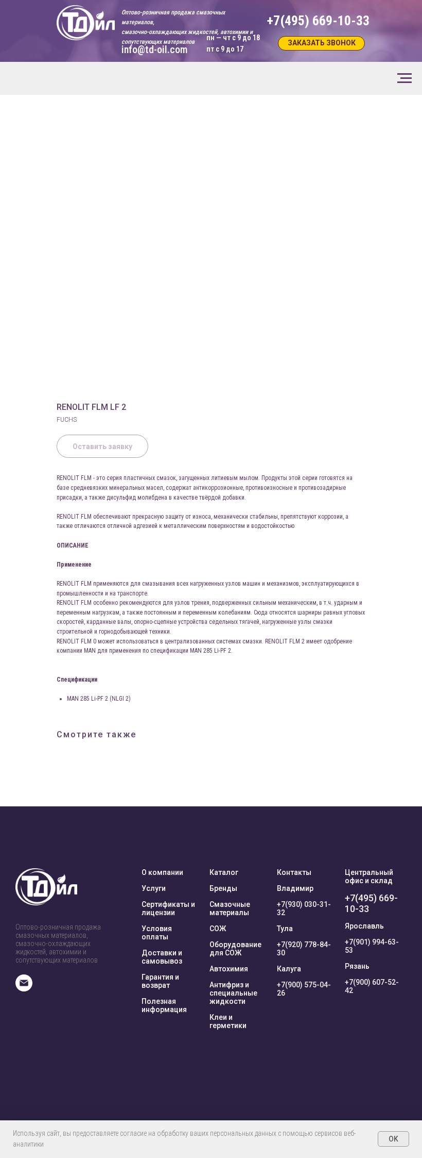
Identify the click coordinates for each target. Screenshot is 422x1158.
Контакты (294, 872)
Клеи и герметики (228, 1021)
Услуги (154, 888)
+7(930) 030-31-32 (304, 908)
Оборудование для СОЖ (235, 948)
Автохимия (228, 969)
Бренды (223, 888)
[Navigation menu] (404, 78)
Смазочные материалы (229, 908)
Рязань (357, 966)
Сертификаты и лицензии (168, 908)
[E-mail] (23, 988)
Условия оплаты (157, 932)
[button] (321, 43)
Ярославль (364, 926)
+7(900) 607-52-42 (372, 986)
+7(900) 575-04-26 (304, 989)
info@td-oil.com (154, 49)
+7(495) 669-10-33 (371, 903)
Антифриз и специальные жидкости (233, 993)
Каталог (223, 872)
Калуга (289, 969)
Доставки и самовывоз (162, 957)
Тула (285, 928)
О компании (162, 872)
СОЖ (217, 928)
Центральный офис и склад (369, 876)
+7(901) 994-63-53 (372, 946)
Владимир (295, 888)
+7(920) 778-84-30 (304, 948)
